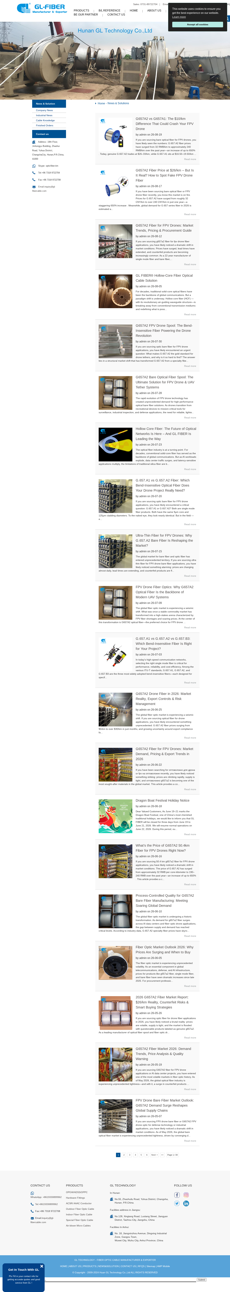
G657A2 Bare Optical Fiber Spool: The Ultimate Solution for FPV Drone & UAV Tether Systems (165, 382)
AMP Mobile (163, 1266)
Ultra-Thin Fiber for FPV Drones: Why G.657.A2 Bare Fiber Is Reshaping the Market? (164, 540)
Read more (190, 159)
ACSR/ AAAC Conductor (79, 1203)
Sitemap (150, 1266)
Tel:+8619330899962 (46, 1204)
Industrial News (44, 115)
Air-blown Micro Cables (78, 1225)
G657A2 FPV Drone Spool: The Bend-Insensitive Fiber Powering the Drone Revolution (164, 330)
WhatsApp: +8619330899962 (46, 1197)
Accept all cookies (197, 24)
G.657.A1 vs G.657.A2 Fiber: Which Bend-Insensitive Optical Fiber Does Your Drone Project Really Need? (163, 485)
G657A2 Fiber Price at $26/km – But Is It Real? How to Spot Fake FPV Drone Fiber (165, 175)
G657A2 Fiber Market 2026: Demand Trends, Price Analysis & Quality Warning (163, 1054)
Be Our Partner (86, 14)
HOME (63, 1266)
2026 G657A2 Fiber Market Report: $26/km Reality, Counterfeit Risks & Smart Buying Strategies (162, 1002)
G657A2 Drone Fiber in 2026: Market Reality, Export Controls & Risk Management (163, 699)
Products (81, 10)
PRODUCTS (89, 1266)
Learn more (179, 17)
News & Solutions (118, 103)
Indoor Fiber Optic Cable (79, 1214)
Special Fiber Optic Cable (79, 1220)
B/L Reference (109, 10)
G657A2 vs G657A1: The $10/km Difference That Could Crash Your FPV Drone (164, 124)
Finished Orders (44, 125)
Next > (154, 1155)
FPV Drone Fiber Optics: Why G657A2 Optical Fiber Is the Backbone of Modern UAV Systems (164, 592)
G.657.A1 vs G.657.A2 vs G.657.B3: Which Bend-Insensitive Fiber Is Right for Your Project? (164, 644)
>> (162, 1155)
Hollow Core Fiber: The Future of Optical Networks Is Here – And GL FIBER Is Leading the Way (166, 434)
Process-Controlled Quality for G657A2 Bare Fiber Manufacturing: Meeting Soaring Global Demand (165, 900)
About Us (154, 10)
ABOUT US (75, 1266)
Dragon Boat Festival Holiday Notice (162, 800)
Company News (44, 110)
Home (134, 10)
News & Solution (45, 103)
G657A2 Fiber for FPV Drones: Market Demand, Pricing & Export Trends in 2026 (164, 754)
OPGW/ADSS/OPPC (77, 1192)
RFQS (141, 1266)
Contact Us (116, 14)
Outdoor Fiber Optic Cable (80, 1209)
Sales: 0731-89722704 (145, 4)
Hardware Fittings (75, 1197)
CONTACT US (128, 1266)
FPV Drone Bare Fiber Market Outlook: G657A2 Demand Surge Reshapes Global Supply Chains (165, 1105)
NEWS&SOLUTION (108, 1266)
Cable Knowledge (45, 120)
